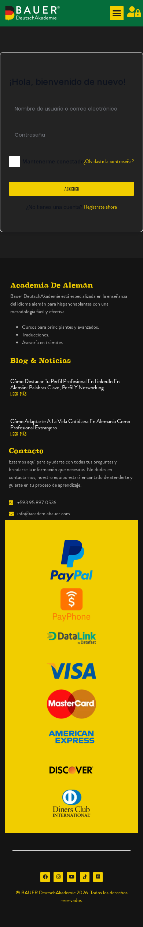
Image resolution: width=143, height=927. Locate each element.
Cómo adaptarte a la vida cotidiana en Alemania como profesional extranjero (70, 425)
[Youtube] (71, 877)
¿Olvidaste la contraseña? (109, 161)
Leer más (18, 393)
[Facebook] (45, 877)
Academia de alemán (51, 285)
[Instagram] (58, 877)
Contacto (26, 451)
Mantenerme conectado (53, 161)
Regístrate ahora (100, 207)
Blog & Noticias (40, 360)
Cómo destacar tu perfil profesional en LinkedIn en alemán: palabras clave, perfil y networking (65, 385)
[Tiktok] (84, 877)
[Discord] (98, 877)
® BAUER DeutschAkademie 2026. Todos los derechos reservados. (72, 896)
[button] (117, 13)
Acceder (71, 188)
